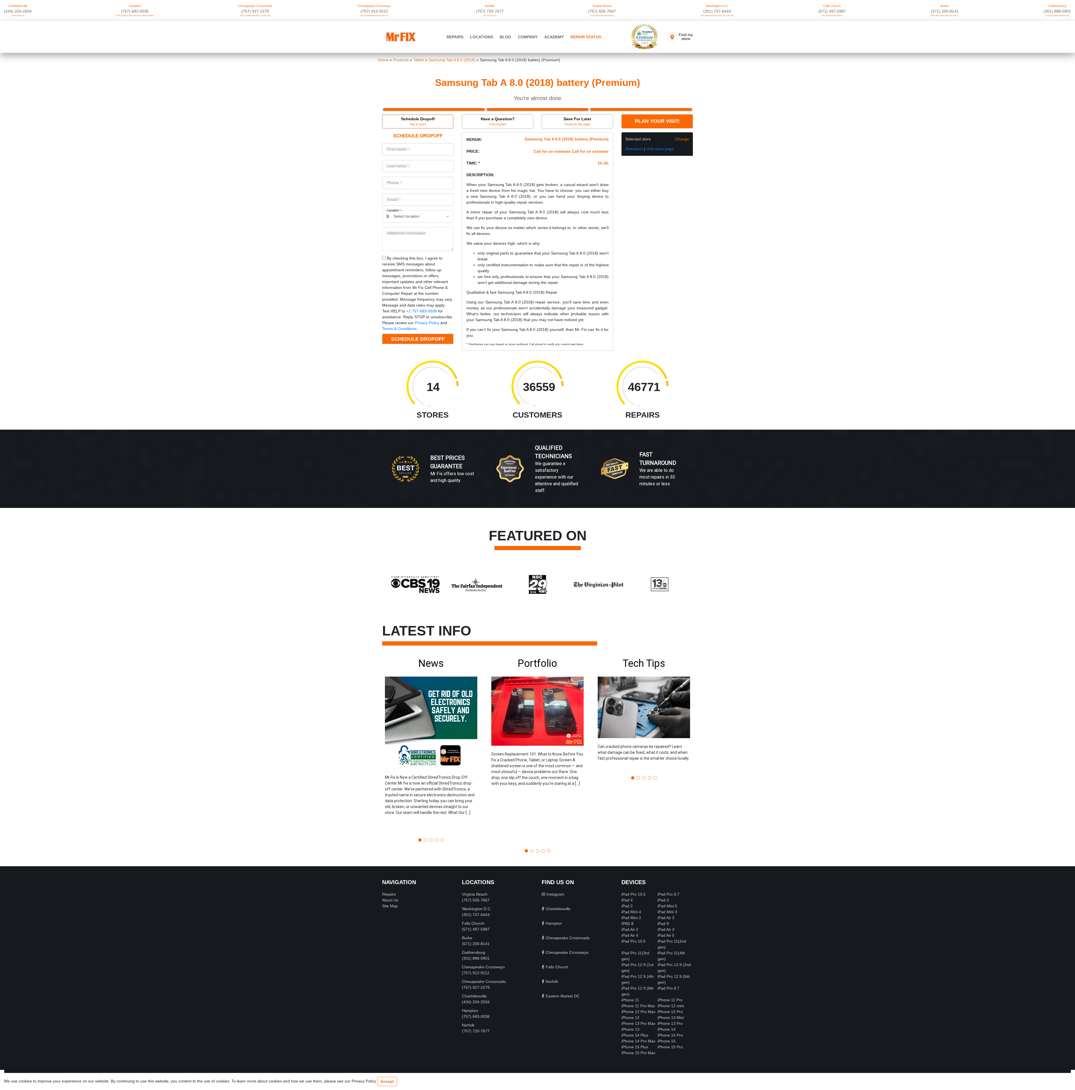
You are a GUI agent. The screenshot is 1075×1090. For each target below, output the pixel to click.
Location (394, 210)
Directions (634, 149)
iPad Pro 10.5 (633, 894)
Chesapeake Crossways (374, 6)
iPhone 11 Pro (670, 1000)
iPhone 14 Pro (670, 1035)
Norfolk (490, 6)
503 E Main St (17, 16)
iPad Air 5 (666, 935)
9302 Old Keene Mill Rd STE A (945, 16)
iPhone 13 (630, 1029)
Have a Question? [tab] (498, 121)
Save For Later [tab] (577, 121)
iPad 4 (627, 900)
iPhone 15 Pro (670, 1047)
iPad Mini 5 (667, 906)
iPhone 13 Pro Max (638, 1023)
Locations (481, 37)
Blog (505, 37)
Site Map (390, 906)
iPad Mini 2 (631, 917)
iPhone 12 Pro (670, 1011)
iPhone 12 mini (671, 1006)
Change (682, 139)
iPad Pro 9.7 (668, 894)
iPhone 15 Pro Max (638, 1053)
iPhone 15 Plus (634, 1047)
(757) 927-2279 (255, 11)
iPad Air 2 (629, 929)
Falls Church (832, 6)
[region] (537, 475)
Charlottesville (17, 6)
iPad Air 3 (666, 917)
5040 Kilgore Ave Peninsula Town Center (134, 16)
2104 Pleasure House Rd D (602, 16)
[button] (431, 745)
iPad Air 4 (629, 935)
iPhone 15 (667, 1041)
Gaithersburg (1057, 6)
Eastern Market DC (562, 996)
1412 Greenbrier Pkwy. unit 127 (374, 16)
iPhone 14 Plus (634, 1035)
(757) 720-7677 (490, 11)
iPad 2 (627, 906)
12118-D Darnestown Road (1057, 16)
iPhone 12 (630, 1017)
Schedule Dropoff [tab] (418, 121)
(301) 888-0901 (1057, 11)
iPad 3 (663, 900)
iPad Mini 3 (667, 912)
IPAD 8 (627, 923)
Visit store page (660, 149)
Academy (554, 37)
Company (528, 37)
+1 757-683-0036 (421, 311)
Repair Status (586, 37)
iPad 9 (663, 923)
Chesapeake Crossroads (255, 6)
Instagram (555, 894)
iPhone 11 (630, 1000)
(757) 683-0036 (135, 11)
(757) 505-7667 (602, 11)
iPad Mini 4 (631, 912)
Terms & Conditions (399, 328)
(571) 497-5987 (832, 11)
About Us (390, 900)
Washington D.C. (717, 6)
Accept (387, 1081)
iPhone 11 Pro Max (638, 1006)
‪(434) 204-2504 (18, 11)
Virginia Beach (602, 6)
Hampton (135, 6)
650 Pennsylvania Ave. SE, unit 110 (717, 16)
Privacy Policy (427, 323)
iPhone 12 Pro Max (638, 1011)
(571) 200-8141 (945, 11)
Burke (945, 6)
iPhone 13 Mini (671, 1017)
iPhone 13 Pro (670, 1023)
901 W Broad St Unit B (832, 16)
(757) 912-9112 (374, 11)
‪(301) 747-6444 (717, 11)
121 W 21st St (489, 16)
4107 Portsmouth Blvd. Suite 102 (255, 16)
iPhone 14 (667, 1029)
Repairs (455, 37)
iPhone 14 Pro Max (638, 1041)
